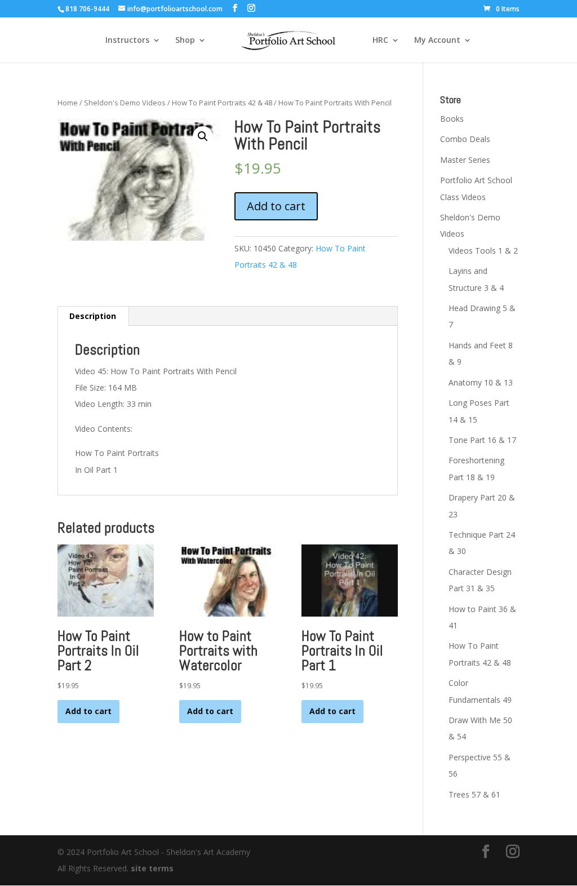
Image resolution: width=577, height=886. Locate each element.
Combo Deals (465, 139)
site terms (152, 868)
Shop (185, 40)
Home (67, 103)
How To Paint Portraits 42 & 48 (222, 103)
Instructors (127, 40)
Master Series (465, 159)
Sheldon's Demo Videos (125, 103)
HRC (380, 40)
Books (452, 118)
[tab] (93, 316)
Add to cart (276, 206)
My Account (437, 40)
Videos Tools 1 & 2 (483, 250)
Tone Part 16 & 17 (482, 440)
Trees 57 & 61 (474, 794)
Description (92, 316)
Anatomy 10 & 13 (481, 382)
